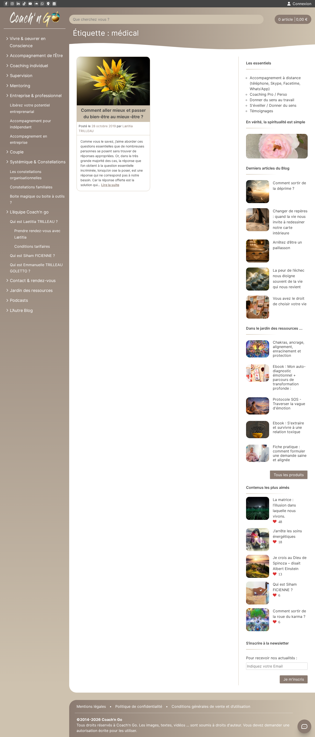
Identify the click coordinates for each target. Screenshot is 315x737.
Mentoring (20, 85)
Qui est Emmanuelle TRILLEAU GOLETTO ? (36, 267)
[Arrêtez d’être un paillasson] (257, 250)
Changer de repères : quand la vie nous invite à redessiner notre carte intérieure (290, 222)
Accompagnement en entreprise (28, 139)
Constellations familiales (31, 187)
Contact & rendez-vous (33, 280)
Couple (17, 152)
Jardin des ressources (31, 290)
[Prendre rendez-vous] (54, 3)
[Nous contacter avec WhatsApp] (42, 3)
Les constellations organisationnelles (26, 174)
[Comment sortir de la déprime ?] (257, 191)
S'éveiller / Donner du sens (273, 105)
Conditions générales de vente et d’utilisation (211, 706)
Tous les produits (289, 474)
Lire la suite (110, 185)
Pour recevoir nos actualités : (271, 658)
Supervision (21, 75)
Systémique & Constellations (37, 161)
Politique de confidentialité (138, 706)
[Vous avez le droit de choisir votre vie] (257, 307)
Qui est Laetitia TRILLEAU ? (34, 221)
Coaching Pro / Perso (268, 94)
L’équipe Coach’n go (29, 212)
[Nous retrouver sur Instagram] (12, 3)
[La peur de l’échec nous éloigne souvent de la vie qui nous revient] (257, 279)
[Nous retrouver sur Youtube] (30, 3)
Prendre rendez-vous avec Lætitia (37, 233)
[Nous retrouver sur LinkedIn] (18, 3)
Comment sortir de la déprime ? (289, 186)
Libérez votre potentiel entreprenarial (30, 108)
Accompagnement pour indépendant (30, 123)
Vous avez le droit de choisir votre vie (289, 301)
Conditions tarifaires (32, 246)
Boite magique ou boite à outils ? (37, 199)
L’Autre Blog (21, 310)
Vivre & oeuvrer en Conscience (28, 42)
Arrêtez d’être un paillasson (287, 245)
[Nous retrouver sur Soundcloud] (36, 3)
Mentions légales (91, 706)
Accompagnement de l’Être (36, 55)
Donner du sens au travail (272, 100)
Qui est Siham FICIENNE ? (32, 255)
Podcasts (19, 300)
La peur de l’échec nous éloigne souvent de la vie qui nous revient (288, 278)
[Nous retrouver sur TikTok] (24, 3)
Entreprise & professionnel (36, 95)
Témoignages (261, 111)
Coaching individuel (29, 65)
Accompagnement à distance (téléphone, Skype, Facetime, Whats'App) (275, 83)
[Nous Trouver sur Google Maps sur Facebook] (48, 3)
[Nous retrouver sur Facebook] (6, 3)
